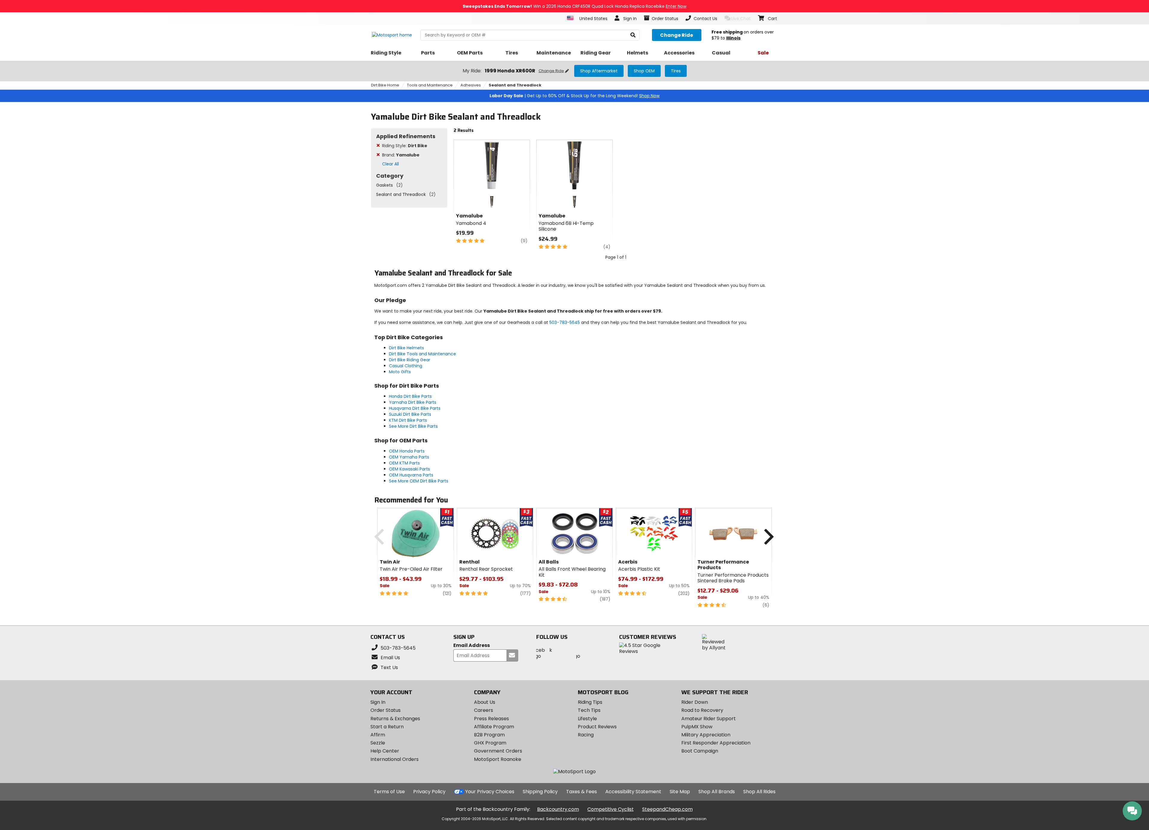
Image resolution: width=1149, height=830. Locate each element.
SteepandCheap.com (667, 809)
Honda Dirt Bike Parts (410, 396)
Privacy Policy (429, 791)
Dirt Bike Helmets (406, 348)
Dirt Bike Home (385, 85)
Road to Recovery (702, 710)
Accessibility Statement (633, 791)
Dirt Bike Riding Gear (409, 360)
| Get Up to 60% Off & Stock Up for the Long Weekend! (574, 96)
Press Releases (491, 718)
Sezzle (377, 742)
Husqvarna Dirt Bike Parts (414, 408)
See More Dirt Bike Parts (413, 426)
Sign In (377, 702)
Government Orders (498, 750)
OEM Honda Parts (407, 451)
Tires (676, 71)
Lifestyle (587, 718)
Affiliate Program (494, 726)
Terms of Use (389, 791)
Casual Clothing (405, 366)
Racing (586, 734)
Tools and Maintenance (430, 85)
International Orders (394, 759)
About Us (484, 702)
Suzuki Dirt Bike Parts (410, 414)
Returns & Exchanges (395, 718)
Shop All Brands (716, 791)
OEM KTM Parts (404, 463)
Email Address (471, 645)
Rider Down (694, 702)
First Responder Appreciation (715, 742)
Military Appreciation (705, 734)
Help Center (384, 750)
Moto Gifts (400, 372)
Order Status (385, 710)
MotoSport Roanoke (497, 759)
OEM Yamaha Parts (409, 457)
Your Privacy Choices (489, 791)
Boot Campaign (699, 750)
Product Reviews (597, 726)
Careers (483, 710)
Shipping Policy (540, 791)
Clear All (390, 164)
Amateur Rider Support (708, 718)
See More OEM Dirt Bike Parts (418, 481)
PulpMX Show (696, 726)
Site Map (680, 791)
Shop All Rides (759, 791)
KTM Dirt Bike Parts (408, 420)
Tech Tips (589, 710)
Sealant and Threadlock (515, 85)
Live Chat (741, 19)
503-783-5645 (564, 322)
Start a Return (387, 726)
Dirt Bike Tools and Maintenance (422, 354)
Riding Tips (590, 702)
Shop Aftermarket (599, 71)
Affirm (377, 734)
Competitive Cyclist (610, 809)
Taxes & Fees (581, 791)
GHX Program (490, 742)
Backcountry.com (558, 809)
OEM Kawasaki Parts (409, 469)
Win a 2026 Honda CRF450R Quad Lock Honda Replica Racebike (574, 6)
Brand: (401, 155)
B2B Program (489, 734)
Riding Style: (404, 146)
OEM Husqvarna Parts (411, 475)
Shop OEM (644, 71)
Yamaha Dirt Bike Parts (412, 402)
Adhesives (470, 85)
